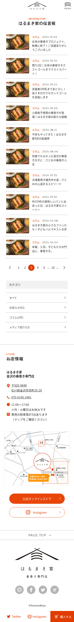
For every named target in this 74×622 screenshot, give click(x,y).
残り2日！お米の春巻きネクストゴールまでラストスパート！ (49, 69)
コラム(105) (16, 317)
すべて (13, 298)
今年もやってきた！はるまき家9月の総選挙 (49, 136)
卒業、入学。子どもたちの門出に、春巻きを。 (49, 249)
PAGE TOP (37, 535)
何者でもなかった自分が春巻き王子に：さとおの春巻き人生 (49, 160)
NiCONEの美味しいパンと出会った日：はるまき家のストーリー (49, 205)
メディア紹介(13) (19, 327)
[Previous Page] (10, 267)
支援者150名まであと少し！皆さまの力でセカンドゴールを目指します (49, 93)
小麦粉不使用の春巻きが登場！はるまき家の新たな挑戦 (49, 115)
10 (53, 267)
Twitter (16, 616)
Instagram (40, 512)
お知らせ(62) (16, 307)
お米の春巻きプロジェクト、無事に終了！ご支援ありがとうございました (49, 45)
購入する (66, 617)
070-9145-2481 (21, 397)
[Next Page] (64, 267)
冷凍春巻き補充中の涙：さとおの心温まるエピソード (49, 182)
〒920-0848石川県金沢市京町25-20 (26, 387)
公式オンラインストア (37, 499)
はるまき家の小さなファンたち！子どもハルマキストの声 (49, 227)
